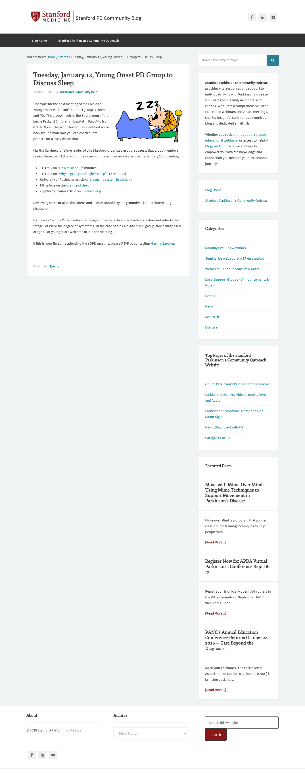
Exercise (211, 327)
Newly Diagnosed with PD (224, 427)
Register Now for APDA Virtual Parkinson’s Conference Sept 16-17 (237, 566)
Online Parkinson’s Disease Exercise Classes (237, 384)
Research (212, 316)
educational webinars (221, 140)
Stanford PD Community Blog (108, 18)
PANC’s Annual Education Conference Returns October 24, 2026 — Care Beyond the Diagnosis (237, 640)
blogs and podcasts (219, 146)
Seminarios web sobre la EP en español (234, 258)
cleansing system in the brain (111, 179)
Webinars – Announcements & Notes (232, 269)
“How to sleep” (69, 167)
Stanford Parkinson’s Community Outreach (237, 200)
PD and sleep (91, 191)
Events (54, 266)
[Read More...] (215, 542)
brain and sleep (78, 185)
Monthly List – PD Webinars (225, 248)
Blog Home (213, 190)
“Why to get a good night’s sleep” (82, 173)
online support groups (249, 134)
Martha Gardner (162, 243)
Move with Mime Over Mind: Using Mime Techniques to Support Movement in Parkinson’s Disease (234, 493)
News (209, 306)
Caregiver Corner (218, 437)
